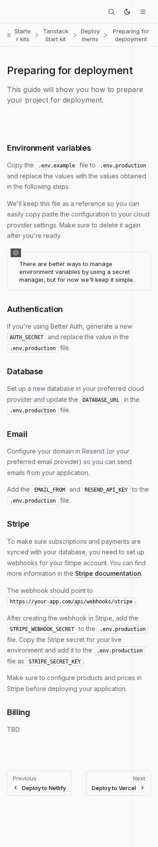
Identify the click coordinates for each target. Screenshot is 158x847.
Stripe (18, 523)
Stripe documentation (108, 573)
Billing (18, 712)
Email (17, 434)
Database (25, 371)
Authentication (35, 309)
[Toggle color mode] (127, 12)
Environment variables (49, 147)
